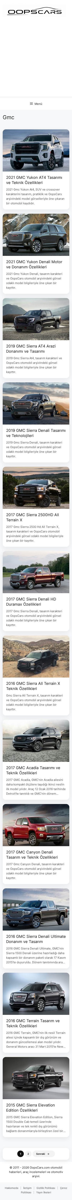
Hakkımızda (11, 1187)
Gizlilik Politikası (45, 1187)
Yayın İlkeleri (43, 1192)
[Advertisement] (36, 60)
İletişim (27, 1187)
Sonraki (42, 1153)
